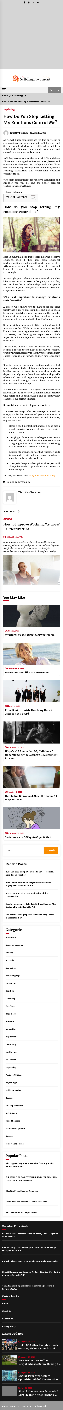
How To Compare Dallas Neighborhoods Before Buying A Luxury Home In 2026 (38, 1362)
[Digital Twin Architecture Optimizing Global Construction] (9, 1375)
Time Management (15, 1143)
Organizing (11, 1067)
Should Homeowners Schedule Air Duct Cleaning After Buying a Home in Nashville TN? (39, 1393)
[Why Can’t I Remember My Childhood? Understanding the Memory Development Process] (31, 732)
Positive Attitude (14, 1075)
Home (5, 1303)
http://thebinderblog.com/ (42, 475)
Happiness (11, 1013)
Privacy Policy (9, 1326)
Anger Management (15, 945)
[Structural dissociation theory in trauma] (31, 616)
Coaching (10, 990)
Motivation (11, 1059)
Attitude (10, 960)
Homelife (10, 1021)
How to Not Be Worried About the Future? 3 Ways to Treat (31, 798)
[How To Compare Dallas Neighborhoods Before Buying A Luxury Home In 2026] (9, 1360)
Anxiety (9, 952)
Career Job (11, 983)
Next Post (9, 511)
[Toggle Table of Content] (31, 197)
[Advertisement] (31, 37)
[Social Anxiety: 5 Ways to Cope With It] (31, 818)
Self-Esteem (11, 1113)
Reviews (7, 519)
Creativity (10, 998)
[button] (51, 90)
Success (9, 1136)
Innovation (11, 1029)
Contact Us (7, 1318)
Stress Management (15, 1128)
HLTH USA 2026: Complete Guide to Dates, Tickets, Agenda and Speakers (38, 1347)
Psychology (9, 109)
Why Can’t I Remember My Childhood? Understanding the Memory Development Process (31, 755)
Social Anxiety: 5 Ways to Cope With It (28, 837)
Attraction (11, 968)
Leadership (11, 1044)
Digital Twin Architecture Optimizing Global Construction (38, 1377)
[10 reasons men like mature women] (31, 654)
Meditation (11, 1052)
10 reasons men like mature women (27, 672)
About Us (6, 1311)
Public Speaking (13, 1090)
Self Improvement (14, 1105)
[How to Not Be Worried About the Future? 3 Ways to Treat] (31, 777)
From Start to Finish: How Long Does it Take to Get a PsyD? (29, 712)
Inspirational (12, 1036)
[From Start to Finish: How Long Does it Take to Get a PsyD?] (31, 691)
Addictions (11, 937)
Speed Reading (13, 1120)
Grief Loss (10, 1006)
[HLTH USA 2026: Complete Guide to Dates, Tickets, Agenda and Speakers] (9, 1344)
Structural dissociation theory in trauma (30, 634)
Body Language (13, 975)
